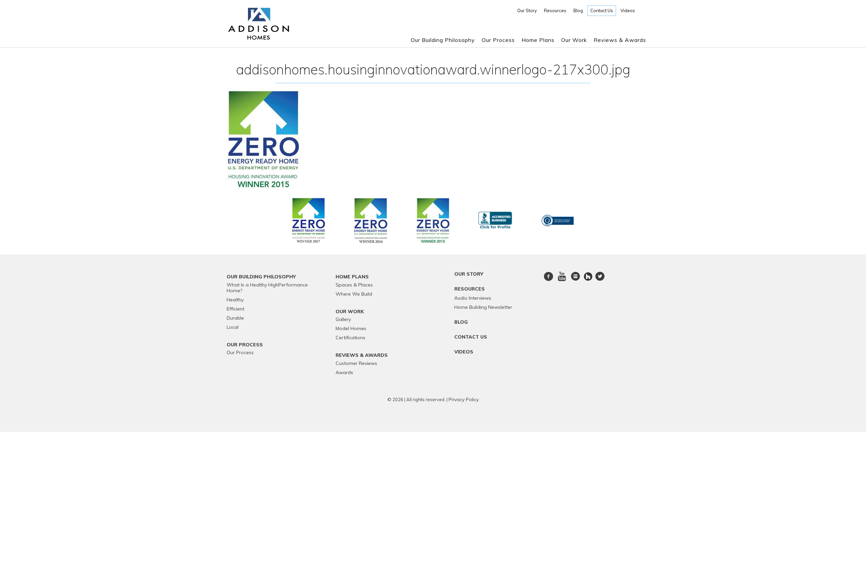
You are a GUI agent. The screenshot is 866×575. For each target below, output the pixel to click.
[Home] (259, 37)
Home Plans (538, 40)
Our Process (498, 40)
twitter (600, 280)
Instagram (575, 280)
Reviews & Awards (620, 40)
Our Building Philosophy (443, 40)
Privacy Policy (464, 399)
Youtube (562, 280)
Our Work (574, 40)
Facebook (548, 280)
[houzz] (589, 276)
